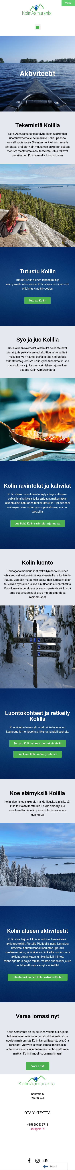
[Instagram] (37, 1160)
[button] (38, 27)
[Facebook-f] (29, 1160)
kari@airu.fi (37, 1129)
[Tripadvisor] (46, 1160)
